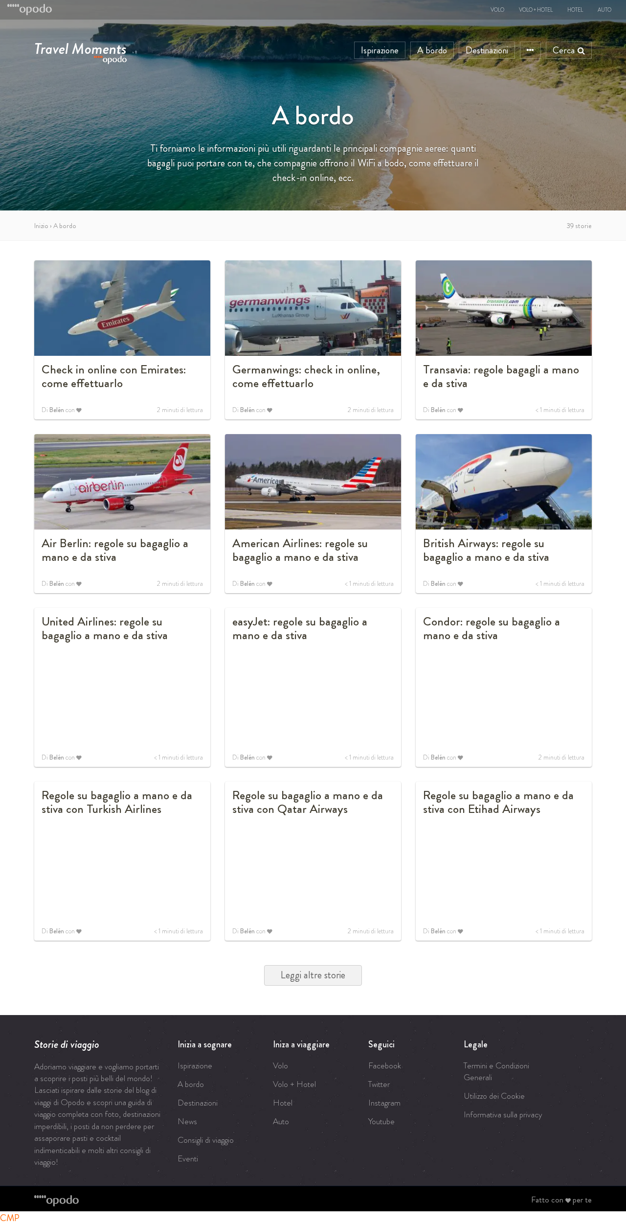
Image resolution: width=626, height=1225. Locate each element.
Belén (56, 410)
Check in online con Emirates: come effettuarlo (114, 376)
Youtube (381, 1121)
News (187, 1121)
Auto (604, 10)
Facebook (384, 1065)
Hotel (575, 10)
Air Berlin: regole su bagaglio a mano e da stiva (115, 550)
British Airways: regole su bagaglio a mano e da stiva (486, 550)
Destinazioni (487, 50)
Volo (497, 10)
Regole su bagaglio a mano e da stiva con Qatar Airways (307, 802)
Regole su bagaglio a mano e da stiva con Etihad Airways (498, 802)
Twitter (379, 1084)
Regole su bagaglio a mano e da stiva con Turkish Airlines (117, 802)
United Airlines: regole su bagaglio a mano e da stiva (105, 628)
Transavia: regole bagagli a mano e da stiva (501, 376)
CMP (10, 1218)
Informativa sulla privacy (503, 1114)
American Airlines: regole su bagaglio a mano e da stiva (300, 550)
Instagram (384, 1103)
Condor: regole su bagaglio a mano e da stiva (491, 628)
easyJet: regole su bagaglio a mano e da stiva (299, 628)
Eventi (188, 1158)
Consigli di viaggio (206, 1140)
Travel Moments (80, 46)
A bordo (432, 50)
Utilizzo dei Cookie (494, 1096)
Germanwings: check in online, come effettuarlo (306, 376)
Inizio (41, 226)
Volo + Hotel (536, 10)
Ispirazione (380, 50)
